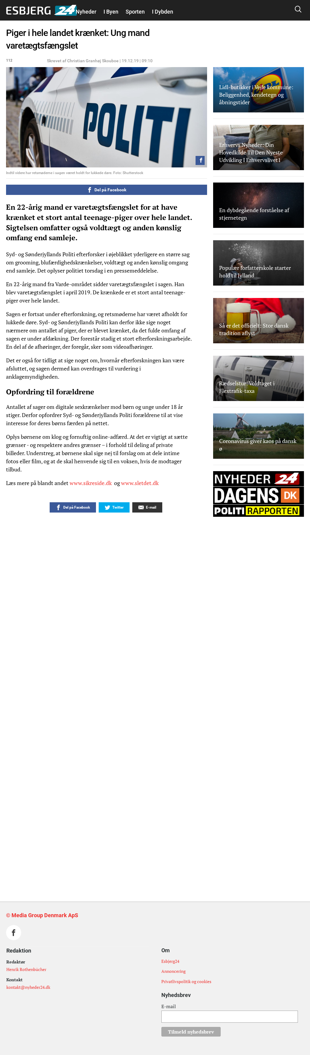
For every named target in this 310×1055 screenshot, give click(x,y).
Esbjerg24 (170, 961)
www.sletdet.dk (140, 483)
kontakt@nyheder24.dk (28, 987)
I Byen (111, 11)
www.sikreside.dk (91, 483)
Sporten (135, 11)
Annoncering (173, 971)
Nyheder (86, 11)
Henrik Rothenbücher (26, 969)
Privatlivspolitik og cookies (186, 981)
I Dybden (162, 11)
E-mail (168, 1006)
